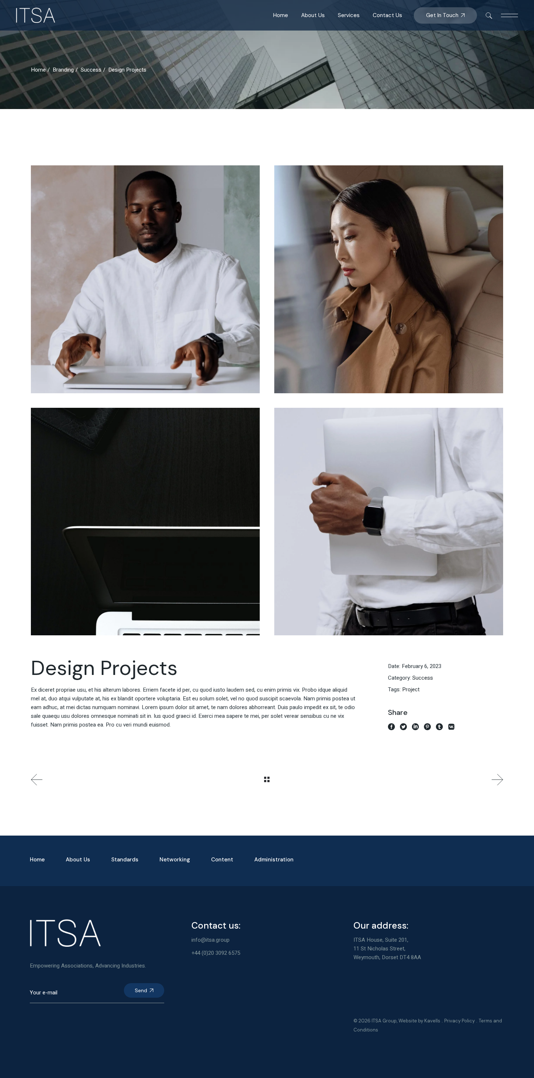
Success (422, 678)
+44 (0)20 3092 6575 (215, 953)
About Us (78, 859)
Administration (274, 859)
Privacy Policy (459, 1021)
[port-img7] (388, 279)
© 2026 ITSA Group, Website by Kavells (396, 1021)
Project (411, 689)
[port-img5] (145, 522)
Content (222, 859)
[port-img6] (388, 522)
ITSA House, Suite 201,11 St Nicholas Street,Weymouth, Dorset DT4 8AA (387, 948)
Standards (124, 859)
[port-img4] (145, 279)
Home (37, 859)
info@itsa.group (210, 940)
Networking (174, 859)
